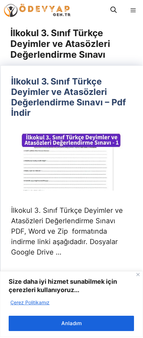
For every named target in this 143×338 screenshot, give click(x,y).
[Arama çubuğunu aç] (114, 10)
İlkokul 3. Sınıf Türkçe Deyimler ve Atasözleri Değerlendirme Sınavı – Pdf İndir (68, 97)
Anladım (71, 323)
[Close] (138, 274)
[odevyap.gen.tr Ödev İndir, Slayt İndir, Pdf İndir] (37, 10)
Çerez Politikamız (30, 302)
